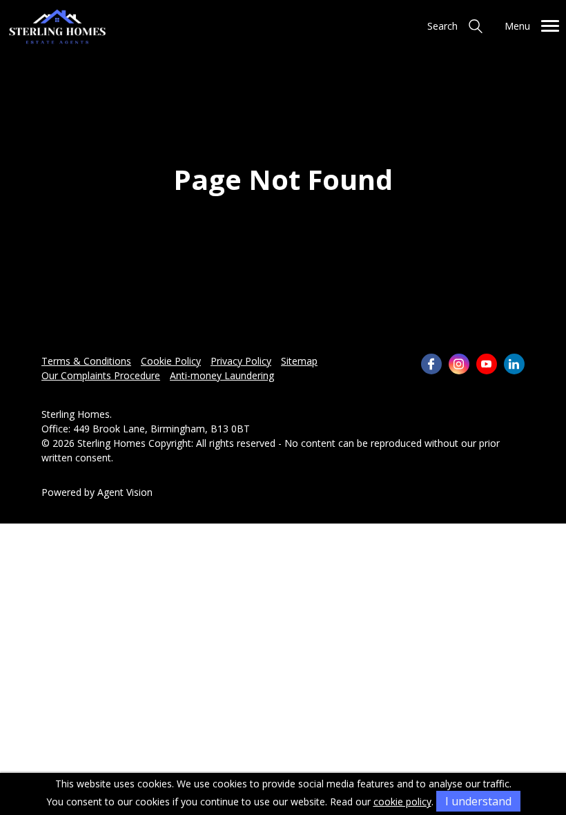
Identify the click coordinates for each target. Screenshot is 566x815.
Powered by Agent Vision (97, 492)
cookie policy (402, 801)
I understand (478, 801)
